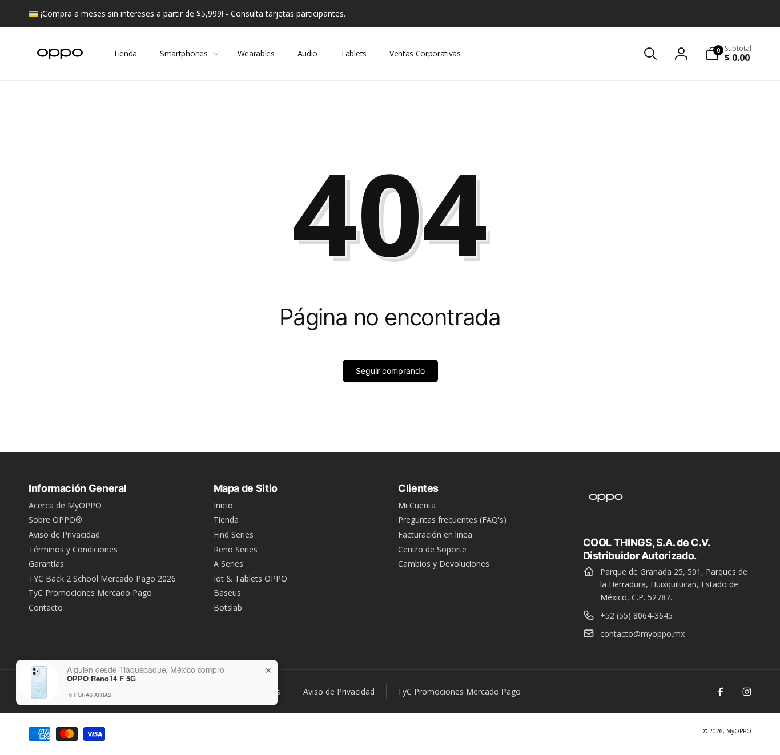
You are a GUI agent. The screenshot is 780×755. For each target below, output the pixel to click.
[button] (187, 53)
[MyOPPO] (606, 510)
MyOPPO (738, 731)
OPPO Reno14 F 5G (101, 678)
